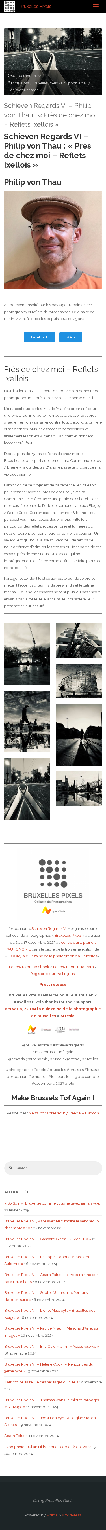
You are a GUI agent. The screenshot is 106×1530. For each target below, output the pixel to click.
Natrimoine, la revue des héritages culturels (41, 1382)
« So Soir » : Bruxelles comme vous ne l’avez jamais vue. (52, 1203)
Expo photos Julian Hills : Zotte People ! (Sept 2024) (48, 1446)
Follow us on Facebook (29, 966)
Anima (52, 1515)
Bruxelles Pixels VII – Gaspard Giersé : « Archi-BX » (47, 1239)
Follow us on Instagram (73, 966)
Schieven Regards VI (25, 90)
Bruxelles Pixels (35, 6)
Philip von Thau (74, 83)
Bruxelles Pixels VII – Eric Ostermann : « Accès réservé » (51, 1346)
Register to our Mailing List (53, 973)
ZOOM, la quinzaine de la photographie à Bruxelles (52, 956)
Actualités (20, 83)
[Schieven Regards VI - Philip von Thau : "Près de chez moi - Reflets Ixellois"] (53, 61)
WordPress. (72, 1515)
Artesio (67, 1015)
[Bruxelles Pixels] (10, 6)
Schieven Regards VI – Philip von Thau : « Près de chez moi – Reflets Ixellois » (50, 115)
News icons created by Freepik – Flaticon (64, 1113)
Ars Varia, (14, 1008)
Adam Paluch (16, 1435)
